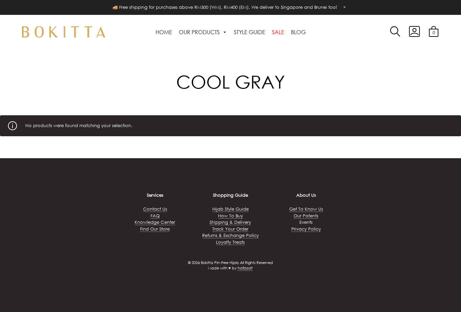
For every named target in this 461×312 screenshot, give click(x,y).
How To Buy (230, 216)
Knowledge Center (155, 222)
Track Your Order (230, 229)
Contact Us (155, 209)
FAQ (155, 216)
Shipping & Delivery (230, 222)
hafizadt (245, 268)
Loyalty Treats (230, 242)
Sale (278, 31)
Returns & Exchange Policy (230, 235)
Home (164, 31)
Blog (298, 31)
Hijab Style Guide (230, 209)
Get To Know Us (306, 209)
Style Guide (249, 31)
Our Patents (306, 216)
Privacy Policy (306, 229)
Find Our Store (155, 229)
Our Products (199, 31)
